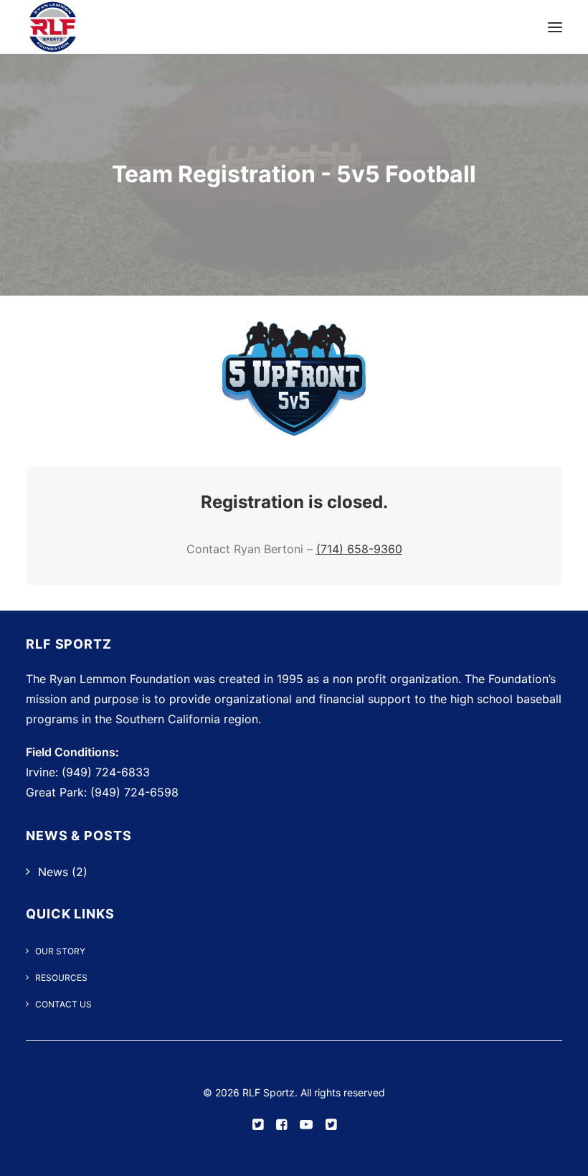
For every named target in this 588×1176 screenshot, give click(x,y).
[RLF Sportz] (53, 27)
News (53, 872)
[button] (555, 27)
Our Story (60, 951)
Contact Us (63, 1004)
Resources (61, 977)
